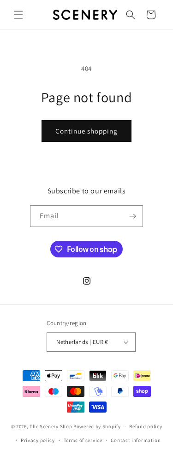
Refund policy (145, 426)
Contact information (136, 440)
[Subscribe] (132, 216)
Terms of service (83, 440)
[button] (18, 15)
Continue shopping (86, 131)
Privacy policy (38, 440)
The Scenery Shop (51, 426)
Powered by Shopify (97, 426)
